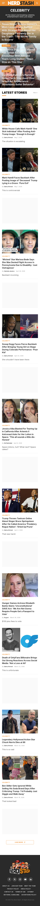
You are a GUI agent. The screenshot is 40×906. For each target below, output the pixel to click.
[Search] (37, 3)
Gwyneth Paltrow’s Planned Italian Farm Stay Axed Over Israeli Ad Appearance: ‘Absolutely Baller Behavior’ (18, 80)
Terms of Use (20, 892)
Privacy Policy (13, 889)
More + (35, 92)
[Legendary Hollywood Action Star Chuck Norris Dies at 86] (20, 721)
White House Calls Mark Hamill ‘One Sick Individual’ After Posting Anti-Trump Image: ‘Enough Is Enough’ (19, 131)
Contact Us (8, 892)
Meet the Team (30, 886)
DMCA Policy (26, 889)
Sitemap (30, 892)
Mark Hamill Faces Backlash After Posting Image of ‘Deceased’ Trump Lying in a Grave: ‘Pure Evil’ (19, 180)
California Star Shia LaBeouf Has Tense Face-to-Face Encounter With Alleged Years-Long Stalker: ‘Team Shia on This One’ (18, 56)
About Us (6, 886)
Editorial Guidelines (11, 895)
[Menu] (3, 3)
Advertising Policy (28, 895)
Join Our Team (16, 886)
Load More (19, 842)
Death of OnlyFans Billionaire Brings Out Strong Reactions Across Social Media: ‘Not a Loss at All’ (19, 660)
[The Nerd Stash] (21, 3)
